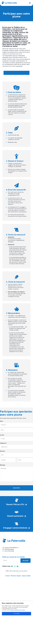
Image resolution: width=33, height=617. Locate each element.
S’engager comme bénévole (15, 528)
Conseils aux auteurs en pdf (16, 73)
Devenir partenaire (15, 516)
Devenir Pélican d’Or (15, 505)
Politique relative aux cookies (17, 610)
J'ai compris (17, 613)
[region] (16, 609)
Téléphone (3, 443)
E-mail (2, 435)
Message (2, 465)
